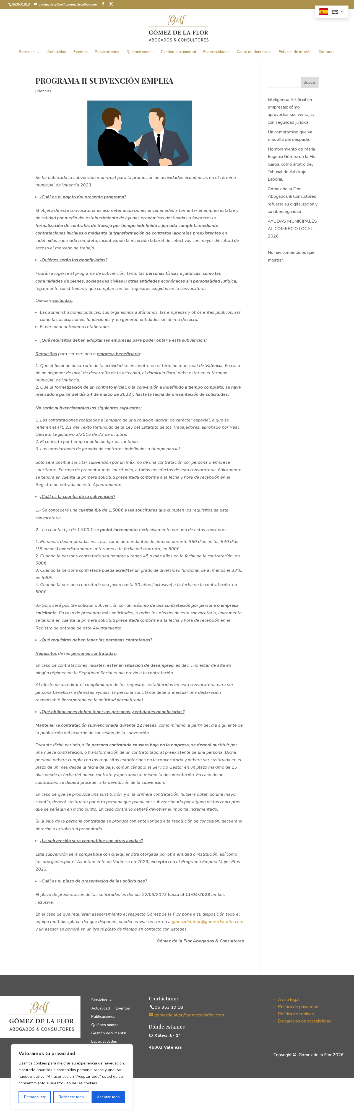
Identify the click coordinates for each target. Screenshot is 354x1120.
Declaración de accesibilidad (304, 1021)
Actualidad (56, 52)
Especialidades (216, 52)
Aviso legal (289, 1000)
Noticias (44, 91)
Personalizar (35, 1097)
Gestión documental (178, 52)
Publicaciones (107, 52)
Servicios (27, 52)
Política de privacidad (298, 1007)
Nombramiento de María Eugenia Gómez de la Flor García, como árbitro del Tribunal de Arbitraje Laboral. (292, 164)
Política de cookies (296, 1014)
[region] (72, 1076)
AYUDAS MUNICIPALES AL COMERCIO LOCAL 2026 (292, 228)
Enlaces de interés (295, 52)
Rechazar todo (71, 1097)
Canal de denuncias (254, 52)
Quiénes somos (139, 52)
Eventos (81, 52)
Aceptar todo (108, 1097)
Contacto (327, 52)
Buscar (310, 82)
